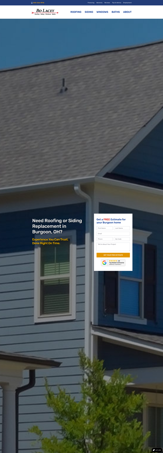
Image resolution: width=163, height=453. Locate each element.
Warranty (99, 2)
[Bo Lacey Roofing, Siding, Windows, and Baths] (44, 9)
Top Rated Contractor (116, 263)
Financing (91, 2)
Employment (127, 2)
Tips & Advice (116, 2)
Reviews (107, 2)
